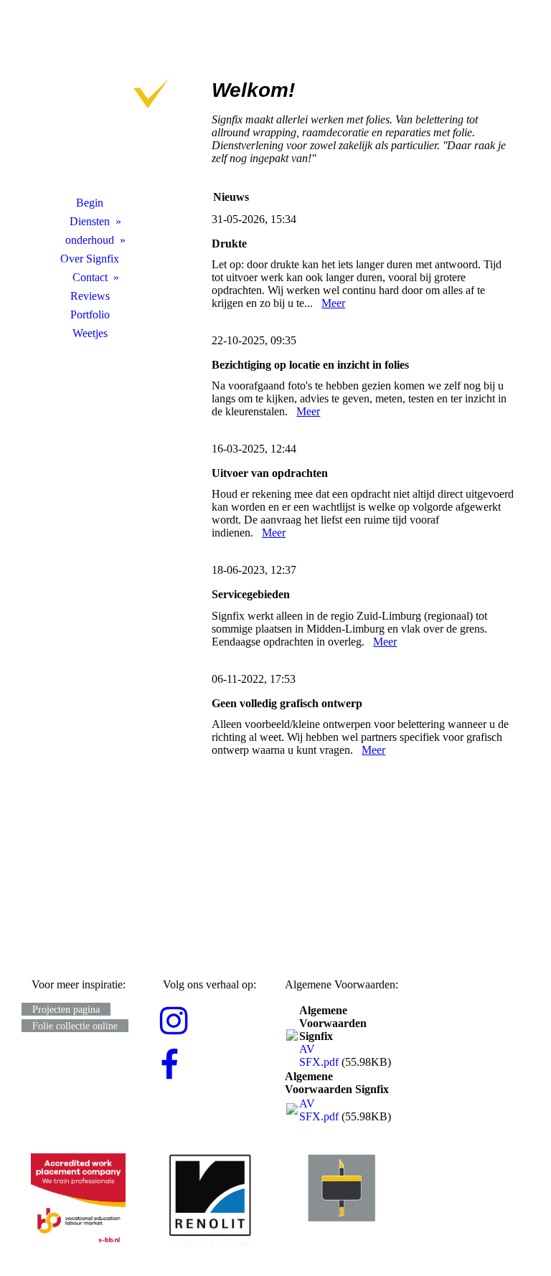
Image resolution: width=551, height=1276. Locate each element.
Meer (333, 303)
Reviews (90, 296)
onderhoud (89, 240)
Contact (90, 277)
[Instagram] (174, 1021)
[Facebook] (169, 1066)
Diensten (90, 221)
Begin (89, 203)
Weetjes (90, 333)
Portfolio (90, 314)
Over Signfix (89, 258)
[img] (90, 104)
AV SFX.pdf (319, 1055)
